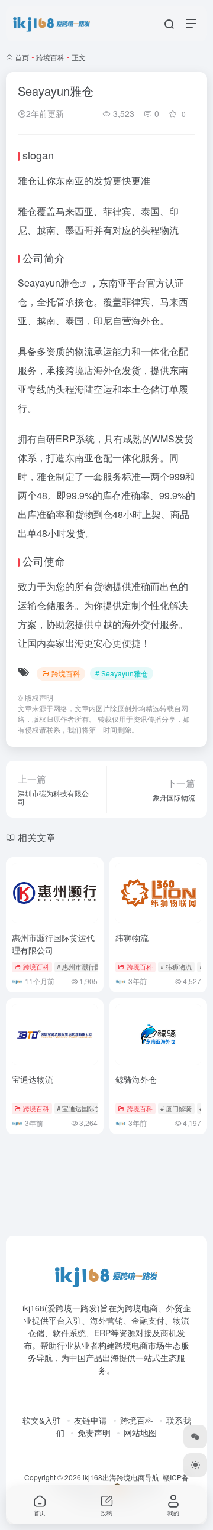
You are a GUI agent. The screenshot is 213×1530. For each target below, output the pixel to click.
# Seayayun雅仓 (121, 673)
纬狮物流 (132, 937)
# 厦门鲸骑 (176, 1108)
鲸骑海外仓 (136, 1079)
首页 (22, 57)
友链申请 (90, 1420)
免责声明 (94, 1432)
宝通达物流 (32, 1079)
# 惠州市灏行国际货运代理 (95, 966)
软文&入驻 (41, 1420)
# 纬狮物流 (176, 966)
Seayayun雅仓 (48, 282)
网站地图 (140, 1432)
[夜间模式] (195, 1465)
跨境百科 (50, 57)
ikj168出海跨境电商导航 (121, 1477)
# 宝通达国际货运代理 (89, 1108)
